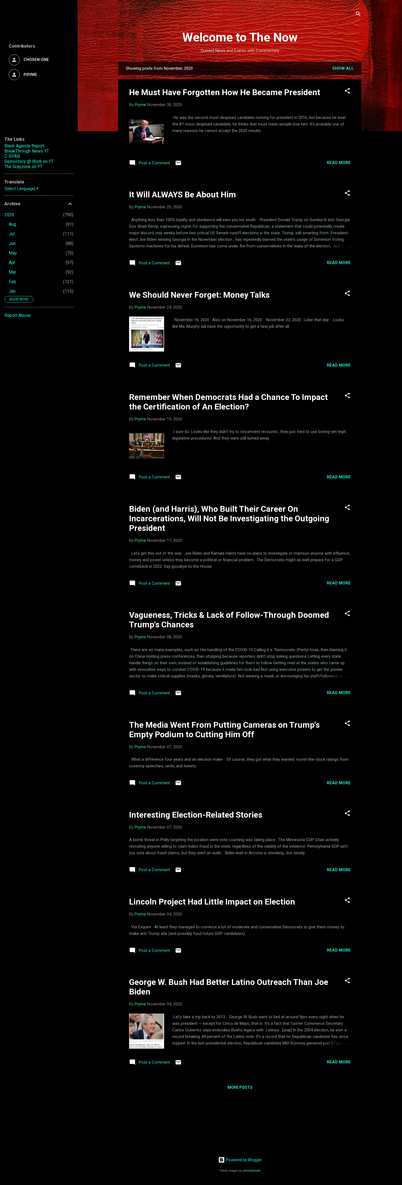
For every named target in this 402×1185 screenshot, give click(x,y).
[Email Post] (178, 164)
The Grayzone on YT (23, 166)
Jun (12, 243)
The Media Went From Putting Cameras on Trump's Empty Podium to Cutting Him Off (224, 729)
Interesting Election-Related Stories (195, 815)
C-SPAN (12, 156)
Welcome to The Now (240, 37)
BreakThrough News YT (26, 151)
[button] (347, 91)
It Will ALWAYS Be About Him (182, 194)
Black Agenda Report (24, 145)
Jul (11, 233)
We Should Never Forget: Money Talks (199, 295)
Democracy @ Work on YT (29, 161)
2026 (9, 214)
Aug (12, 224)
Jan (12, 291)
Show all (343, 68)
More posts (240, 1087)
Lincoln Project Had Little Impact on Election (212, 901)
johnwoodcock (252, 1170)
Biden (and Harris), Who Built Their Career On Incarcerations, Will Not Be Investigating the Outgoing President (229, 518)
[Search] (358, 15)
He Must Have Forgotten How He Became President (224, 92)
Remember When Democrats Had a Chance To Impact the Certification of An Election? (228, 401)
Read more (339, 162)
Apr (12, 262)
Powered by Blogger (243, 1159)
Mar (12, 272)
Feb (12, 281)
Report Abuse (17, 315)
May (13, 253)
